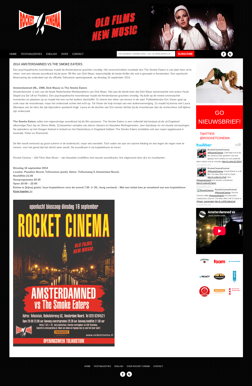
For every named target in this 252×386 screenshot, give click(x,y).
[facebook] (223, 53)
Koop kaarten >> (22, 191)
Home (13, 54)
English (51, 54)
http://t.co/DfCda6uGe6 (225, 201)
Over (64, 54)
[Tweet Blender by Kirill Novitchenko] (239, 144)
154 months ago (203, 164)
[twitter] (230, 53)
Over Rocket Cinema (138, 366)
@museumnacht (203, 180)
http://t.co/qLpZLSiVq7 (232, 161)
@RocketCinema (215, 153)
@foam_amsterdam (205, 201)
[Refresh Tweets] (236, 144)
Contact (78, 54)
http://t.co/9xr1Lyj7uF (217, 177)
